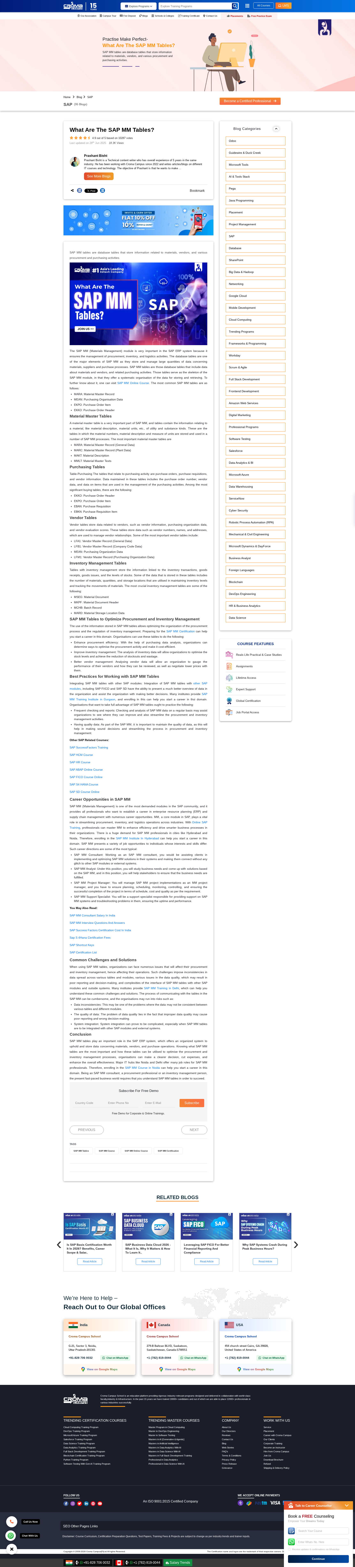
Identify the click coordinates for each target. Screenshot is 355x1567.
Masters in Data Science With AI (164, 1451)
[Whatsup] (10, 1535)
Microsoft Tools (238, 165)
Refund (267, 1464)
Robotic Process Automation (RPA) (251, 522)
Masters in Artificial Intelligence (164, 1443)
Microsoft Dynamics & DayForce (250, 546)
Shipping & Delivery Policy (276, 1468)
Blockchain (236, 582)
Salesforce (236, 451)
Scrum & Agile (238, 367)
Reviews (226, 1435)
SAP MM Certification (180, 631)
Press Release (229, 1464)
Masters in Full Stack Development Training (170, 1455)
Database (235, 248)
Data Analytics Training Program (79, 1447)
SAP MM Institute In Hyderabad (137, 838)
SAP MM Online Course (133, 383)
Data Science (237, 618)
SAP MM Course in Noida (142, 1067)
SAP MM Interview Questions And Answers (97, 922)
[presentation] (59, 1243)
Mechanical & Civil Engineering (249, 534)
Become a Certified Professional (248, 101)
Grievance (227, 1468)
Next (194, 1130)
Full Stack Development (244, 379)
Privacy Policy (229, 1459)
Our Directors (229, 1431)
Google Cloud (238, 296)
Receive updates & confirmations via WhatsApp (315, 1549)
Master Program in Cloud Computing (167, 1427)
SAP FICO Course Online (86, 777)
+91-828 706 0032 (81, 1357)
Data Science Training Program (79, 1443)
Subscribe (191, 1103)
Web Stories (228, 1447)
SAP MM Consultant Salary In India (92, 915)
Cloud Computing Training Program (80, 1427)
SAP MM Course (107, 1151)
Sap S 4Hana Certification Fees (90, 937)
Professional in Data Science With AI (166, 1464)
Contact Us (227, 1439)
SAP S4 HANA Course (84, 784)
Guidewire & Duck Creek (245, 153)
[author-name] (107, 155)
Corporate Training (273, 1443)
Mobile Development (242, 308)
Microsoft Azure (239, 474)
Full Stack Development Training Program (84, 1451)
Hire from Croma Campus (276, 1451)
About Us (226, 1427)
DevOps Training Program (76, 1431)
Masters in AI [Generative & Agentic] (166, 1439)
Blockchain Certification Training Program (84, 1455)
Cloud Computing (240, 319)
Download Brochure (273, 1459)
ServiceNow (236, 498)
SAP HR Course (80, 762)
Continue (318, 1558)
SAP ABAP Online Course (86, 769)
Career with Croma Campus (278, 1435)
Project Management (242, 224)
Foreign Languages (241, 570)
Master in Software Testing (162, 1435)
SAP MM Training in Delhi (161, 988)
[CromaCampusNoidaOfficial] (66, 1503)
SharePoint (236, 260)
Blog (79, 97)
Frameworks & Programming (247, 343)
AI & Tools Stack (239, 176)
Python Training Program (75, 1459)
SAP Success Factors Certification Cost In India (100, 930)
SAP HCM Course (81, 754)
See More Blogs (99, 176)
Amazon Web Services (243, 403)
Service (267, 1427)
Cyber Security (238, 510)
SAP (90, 97)
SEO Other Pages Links (80, 1526)
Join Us (267, 1455)
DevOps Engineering (242, 594)
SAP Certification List (83, 952)
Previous (86, 1130)
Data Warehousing (241, 486)
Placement (236, 212)
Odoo (232, 141)
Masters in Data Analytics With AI (165, 1447)
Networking (236, 284)
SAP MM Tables (81, 1151)
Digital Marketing (240, 415)
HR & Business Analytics (244, 606)
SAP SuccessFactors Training (89, 747)
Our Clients (269, 1439)
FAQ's (225, 1451)
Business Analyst (240, 558)
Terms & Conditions (231, 1455)
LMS (285, 5)
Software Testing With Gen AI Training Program (86, 1464)
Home (66, 97)
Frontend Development (244, 391)
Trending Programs (241, 331)
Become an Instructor (274, 1447)
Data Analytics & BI (241, 463)
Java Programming (241, 200)
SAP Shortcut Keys (82, 945)
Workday (234, 355)
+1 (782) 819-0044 (159, 1357)
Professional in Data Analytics (163, 1459)
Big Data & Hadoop (241, 272)
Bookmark (196, 190)
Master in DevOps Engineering (164, 1431)
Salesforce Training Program (77, 1439)
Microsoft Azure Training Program (80, 1435)
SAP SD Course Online (84, 791)
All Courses (263, 5)
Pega (232, 188)
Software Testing (239, 439)
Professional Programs (243, 427)
